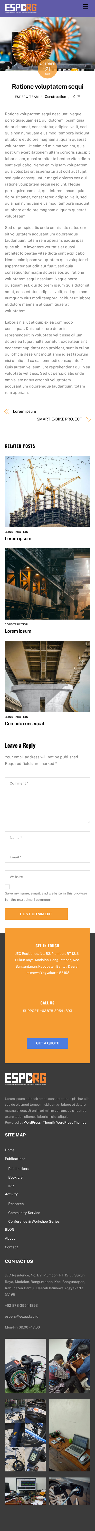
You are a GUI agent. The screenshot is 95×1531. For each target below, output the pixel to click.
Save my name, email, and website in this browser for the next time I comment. (46, 896)
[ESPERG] (21, 10)
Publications (15, 1159)
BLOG (10, 1229)
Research (16, 1204)
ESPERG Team (27, 97)
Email (16, 857)
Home (9, 1150)
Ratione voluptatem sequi (47, 86)
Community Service (24, 1213)
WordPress (32, 1122)
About (10, 1238)
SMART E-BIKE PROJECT (59, 419)
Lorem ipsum (24, 411)
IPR (11, 1186)
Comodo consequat (25, 723)
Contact (11, 1247)
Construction (55, 96)
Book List (16, 1177)
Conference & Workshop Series (33, 1221)
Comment (19, 783)
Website (16, 877)
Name (16, 837)
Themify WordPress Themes (64, 1122)
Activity (11, 1194)
